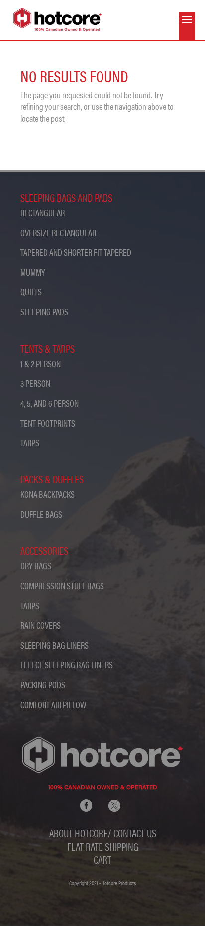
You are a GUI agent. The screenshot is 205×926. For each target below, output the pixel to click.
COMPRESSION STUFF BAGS (62, 585)
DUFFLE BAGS (41, 514)
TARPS (29, 442)
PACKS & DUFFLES (52, 478)
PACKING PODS (42, 684)
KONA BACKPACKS (47, 494)
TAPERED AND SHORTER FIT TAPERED (75, 252)
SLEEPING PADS (44, 311)
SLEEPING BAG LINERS (54, 645)
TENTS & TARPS (47, 348)
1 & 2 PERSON (40, 363)
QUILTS (31, 291)
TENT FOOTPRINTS (47, 423)
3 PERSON (35, 383)
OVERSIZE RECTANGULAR (58, 232)
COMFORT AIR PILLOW (53, 704)
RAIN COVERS (40, 625)
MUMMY (32, 272)
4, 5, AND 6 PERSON (49, 403)
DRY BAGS (35, 565)
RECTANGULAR (42, 212)
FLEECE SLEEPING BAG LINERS (66, 664)
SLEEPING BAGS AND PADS (66, 197)
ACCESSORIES (44, 550)
